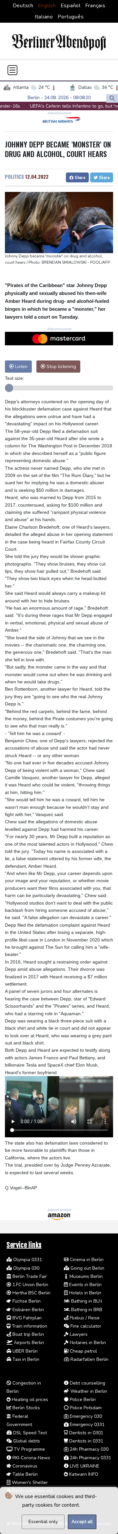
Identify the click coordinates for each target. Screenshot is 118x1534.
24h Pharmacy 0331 (90, 1458)
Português (71, 16)
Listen (21, 366)
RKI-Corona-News (30, 1458)
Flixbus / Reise (84, 1318)
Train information (28, 1326)
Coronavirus (24, 1466)
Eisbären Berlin (27, 1310)
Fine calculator (85, 1326)
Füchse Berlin (26, 1301)
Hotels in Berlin (84, 1293)
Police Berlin (82, 1399)
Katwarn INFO (83, 1474)
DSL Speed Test (29, 1433)
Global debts (26, 1441)
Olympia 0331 (27, 1259)
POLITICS (14, 176)
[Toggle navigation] (12, 70)
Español (71, 5)
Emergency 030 (85, 1416)
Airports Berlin (28, 1342)
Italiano (44, 16)
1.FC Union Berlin (29, 1285)
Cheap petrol (83, 1351)
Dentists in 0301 (85, 1433)
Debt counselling (87, 1383)
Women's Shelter (29, 1482)
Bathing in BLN (86, 1301)
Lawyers (78, 1334)
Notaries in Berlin (87, 1342)
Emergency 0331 (87, 1424)
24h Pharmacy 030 (88, 1449)
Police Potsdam (85, 1408)
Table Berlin (24, 1474)
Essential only (43, 1522)
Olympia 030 (25, 1268)
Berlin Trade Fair (29, 1276)
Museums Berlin (85, 1276)
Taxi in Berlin (25, 1359)
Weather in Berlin (88, 1391)
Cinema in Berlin (86, 1259)
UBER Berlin (24, 1351)
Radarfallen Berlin (88, 1359)
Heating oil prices (29, 1399)
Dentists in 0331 (85, 1441)
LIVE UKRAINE (84, 1466)
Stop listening (60, 366)
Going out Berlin (86, 1268)
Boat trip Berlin (27, 1334)
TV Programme (28, 1449)
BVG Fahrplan (26, 1318)
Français (95, 5)
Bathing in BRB (86, 1310)
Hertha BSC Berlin (30, 1293)
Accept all (82, 1522)
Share (79, 177)
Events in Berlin (85, 1285)
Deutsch (23, 5)
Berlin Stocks (25, 1408)
